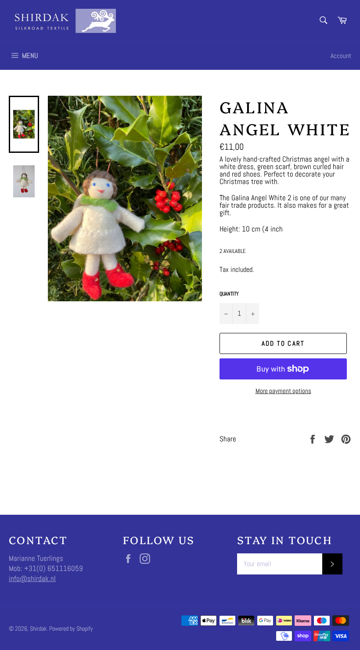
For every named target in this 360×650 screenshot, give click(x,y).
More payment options (283, 390)
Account (341, 55)
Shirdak (38, 628)
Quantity (229, 293)
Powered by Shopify (71, 628)
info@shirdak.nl (32, 578)
